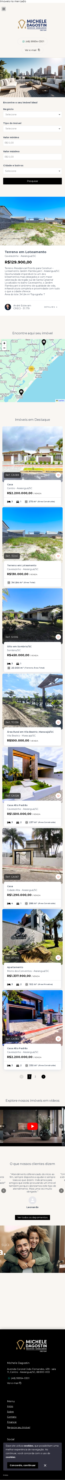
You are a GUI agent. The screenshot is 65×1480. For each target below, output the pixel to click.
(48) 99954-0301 (35, 41)
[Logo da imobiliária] (32, 1345)
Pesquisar (32, 181)
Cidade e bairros (13, 165)
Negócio (8, 109)
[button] (44, 342)
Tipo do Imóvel (12, 123)
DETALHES (49, 307)
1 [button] (29, 1076)
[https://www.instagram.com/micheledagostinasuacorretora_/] (4, 9)
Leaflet (61, 400)
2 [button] (35, 1076)
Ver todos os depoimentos (32, 1217)
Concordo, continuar (23, 1465)
